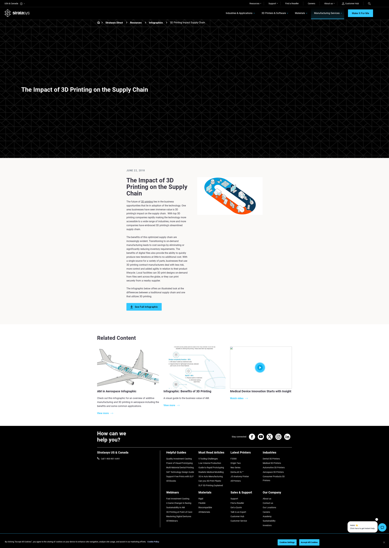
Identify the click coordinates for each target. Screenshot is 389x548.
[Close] (384, 542)
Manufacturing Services (327, 13)
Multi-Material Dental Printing (180, 467)
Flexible (201, 503)
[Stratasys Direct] (126, 22)
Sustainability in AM (175, 507)
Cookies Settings (287, 542)
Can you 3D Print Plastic (209, 481)
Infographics (156, 22)
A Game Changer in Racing (178, 503)
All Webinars (172, 521)
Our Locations (269, 507)
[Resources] (145, 22)
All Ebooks (171, 481)
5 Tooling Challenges (208, 458)
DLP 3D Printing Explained (210, 485)
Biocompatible (205, 507)
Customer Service (239, 521)
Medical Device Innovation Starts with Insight (260, 391)
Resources (254, 3)
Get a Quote (236, 507)
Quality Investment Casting (179, 458)
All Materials (204, 512)
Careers (311, 3)
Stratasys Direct (114, 22)
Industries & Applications (239, 13)
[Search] (369, 3)
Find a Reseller (292, 3)
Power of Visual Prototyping (179, 463)
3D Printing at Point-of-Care (179, 512)
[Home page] (97, 23)
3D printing (147, 201)
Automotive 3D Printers (274, 467)
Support (272, 3)
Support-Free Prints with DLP (180, 476)
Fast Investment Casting (177, 498)
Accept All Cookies (309, 542)
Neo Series (235, 467)
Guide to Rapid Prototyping (211, 467)
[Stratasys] (17, 13)
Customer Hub (352, 3)
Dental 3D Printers (271, 458)
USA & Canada (12, 3)
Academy (267, 516)
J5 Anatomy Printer (240, 476)
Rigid (200, 498)
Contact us (268, 503)
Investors (267, 525)
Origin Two (236, 463)
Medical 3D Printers (272, 463)
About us (328, 3)
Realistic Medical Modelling (211, 472)
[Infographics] (166, 22)
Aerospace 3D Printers (273, 472)
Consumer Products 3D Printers (274, 478)
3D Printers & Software (274, 13)
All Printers (236, 481)
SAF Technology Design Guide (180, 472)
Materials (300, 13)
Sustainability (269, 521)
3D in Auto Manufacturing (210, 476)
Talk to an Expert (238, 512)
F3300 (234, 458)
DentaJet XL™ (237, 472)
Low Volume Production (209, 463)
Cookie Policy (153, 542)
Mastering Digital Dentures (178, 516)
